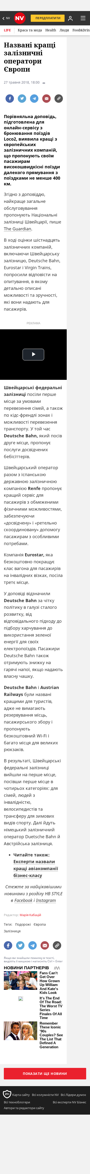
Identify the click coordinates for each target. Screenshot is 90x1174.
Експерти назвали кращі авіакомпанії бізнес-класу (35, 868)
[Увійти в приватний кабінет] (70, 18)
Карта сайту (21, 1095)
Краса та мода (30, 30)
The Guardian (17, 229)
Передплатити (48, 18)
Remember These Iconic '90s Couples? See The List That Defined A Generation (51, 1035)
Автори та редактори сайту (24, 1108)
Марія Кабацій (30, 915)
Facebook (23, 900)
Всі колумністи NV (45, 1095)
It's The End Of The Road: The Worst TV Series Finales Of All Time (51, 1008)
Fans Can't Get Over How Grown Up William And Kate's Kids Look (50, 983)
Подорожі (23, 924)
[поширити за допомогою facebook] (10, 98)
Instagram (46, 900)
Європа (40, 924)
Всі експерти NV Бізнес (69, 1102)
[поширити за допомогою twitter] (22, 98)
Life (7, 30)
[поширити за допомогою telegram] (34, 98)
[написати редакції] (46, 98)
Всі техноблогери (17, 1102)
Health (50, 30)
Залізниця (12, 931)
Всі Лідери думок (73, 1095)
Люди (64, 30)
